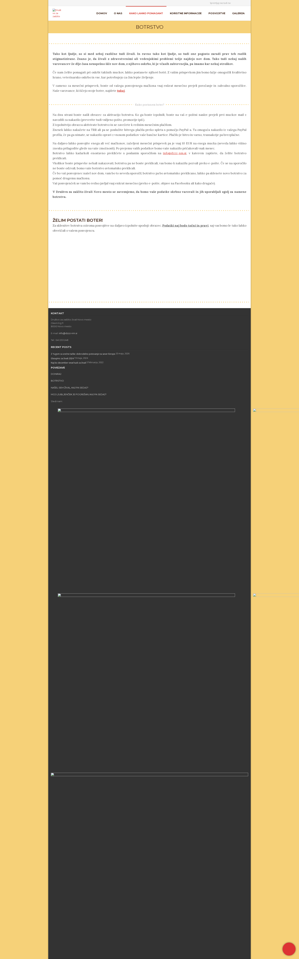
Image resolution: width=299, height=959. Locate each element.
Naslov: (54, 251)
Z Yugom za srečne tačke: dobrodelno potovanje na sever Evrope (83, 353)
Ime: (53, 240)
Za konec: (55, 283)
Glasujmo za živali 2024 (62, 358)
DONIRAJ (56, 374)
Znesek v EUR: (57, 279)
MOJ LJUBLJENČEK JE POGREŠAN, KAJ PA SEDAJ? (78, 394)
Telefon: (54, 262)
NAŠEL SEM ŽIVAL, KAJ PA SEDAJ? (69, 387)
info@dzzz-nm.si (174, 153)
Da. (102, 266)
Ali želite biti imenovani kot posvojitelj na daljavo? (74, 266)
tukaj (121, 91)
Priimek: (55, 246)
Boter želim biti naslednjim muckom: (69, 273)
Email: (54, 256)
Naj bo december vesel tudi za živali (68, 362)
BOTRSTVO (57, 380)
